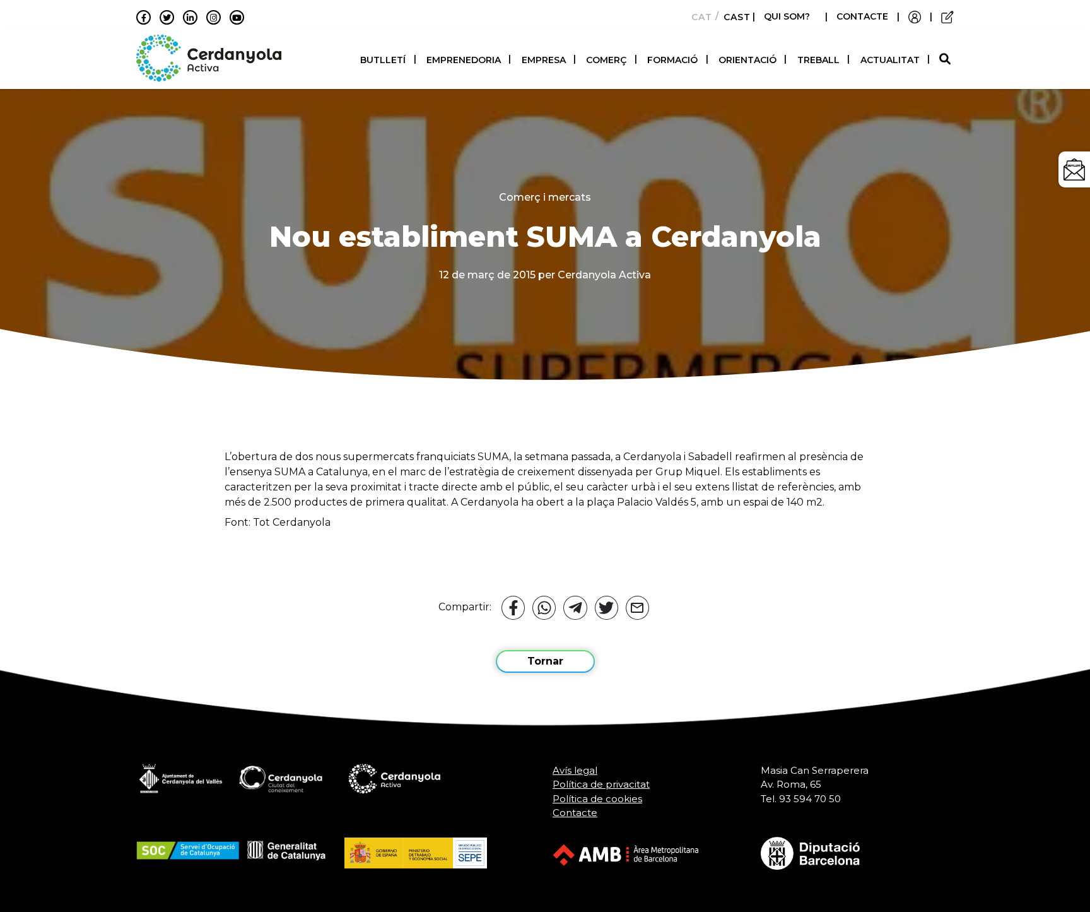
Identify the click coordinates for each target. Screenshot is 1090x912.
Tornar (545, 661)
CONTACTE (862, 16)
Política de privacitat (601, 784)
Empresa (544, 60)
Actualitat (890, 60)
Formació (672, 60)
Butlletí (383, 60)
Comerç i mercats (545, 197)
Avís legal (575, 770)
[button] (946, 59)
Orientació (747, 60)
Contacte (575, 813)
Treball (818, 60)
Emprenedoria (463, 60)
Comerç (606, 60)
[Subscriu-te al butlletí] (1074, 169)
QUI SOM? (786, 16)
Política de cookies (597, 799)
